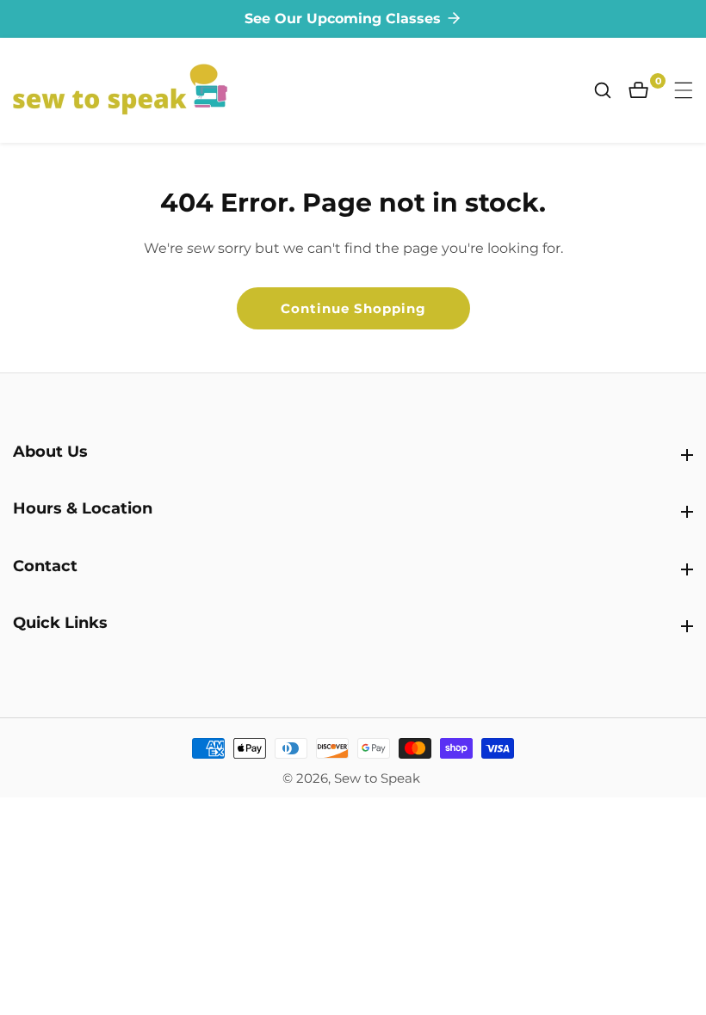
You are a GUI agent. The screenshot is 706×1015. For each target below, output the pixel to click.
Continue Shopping (353, 308)
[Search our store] (611, 90)
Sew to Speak (377, 778)
